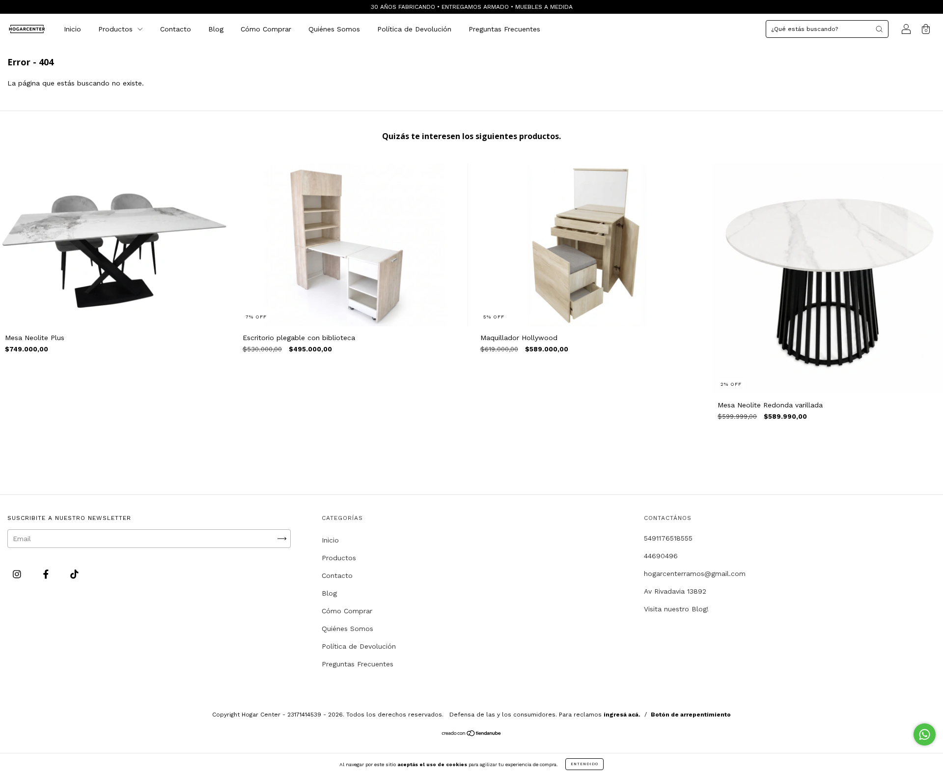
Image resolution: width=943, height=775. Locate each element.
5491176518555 (668, 538)
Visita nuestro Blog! (676, 609)
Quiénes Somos (334, 29)
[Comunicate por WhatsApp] (925, 734)
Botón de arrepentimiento (691, 714)
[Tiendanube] (471, 734)
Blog (215, 29)
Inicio (72, 29)
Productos (116, 29)
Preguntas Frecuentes (504, 29)
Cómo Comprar (266, 29)
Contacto (175, 29)
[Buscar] (879, 29)
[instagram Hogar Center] (18, 574)
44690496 (661, 556)
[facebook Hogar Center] (47, 574)
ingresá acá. (622, 714)
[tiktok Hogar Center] (74, 574)
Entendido (584, 764)
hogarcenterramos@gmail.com (695, 573)
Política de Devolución (414, 29)
